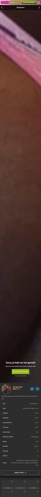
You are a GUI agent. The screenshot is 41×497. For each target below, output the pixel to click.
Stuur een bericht (22, 371)
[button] (32, 389)
